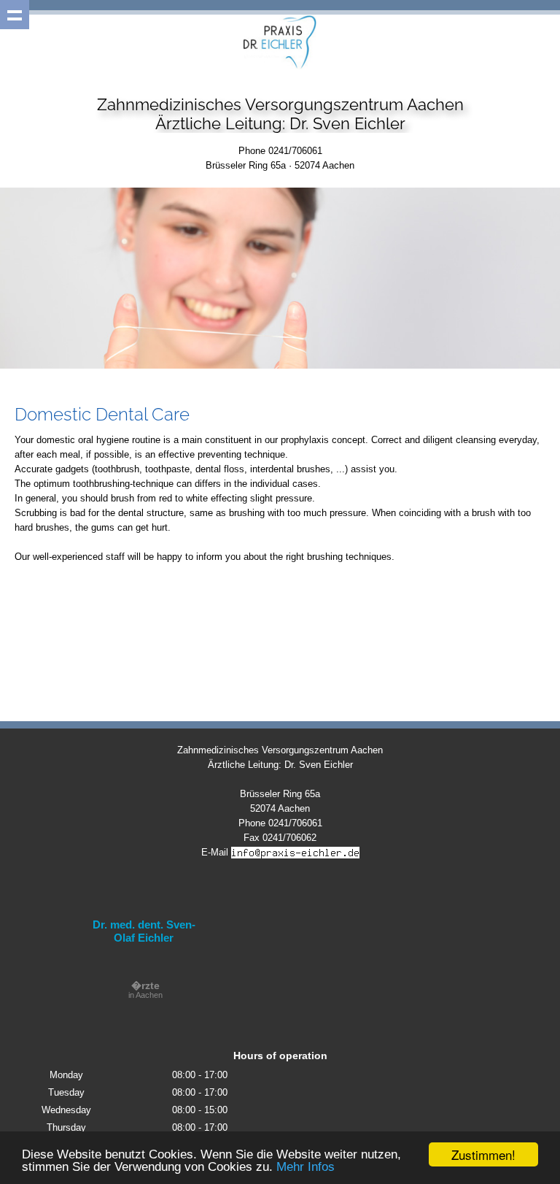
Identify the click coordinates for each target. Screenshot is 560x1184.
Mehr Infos (305, 1167)
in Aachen (145, 990)
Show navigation (14, 14)
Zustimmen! (483, 1154)
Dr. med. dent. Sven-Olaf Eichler (144, 931)
